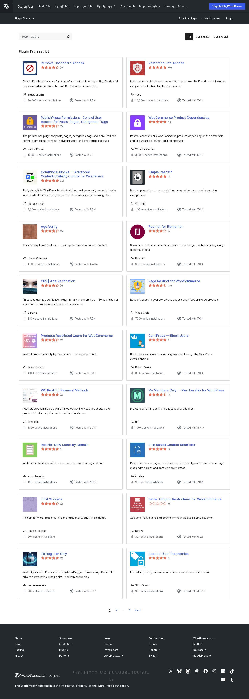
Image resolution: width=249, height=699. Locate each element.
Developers (111, 649)
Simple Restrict (160, 172)
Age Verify (49, 227)
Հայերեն (54, 676)
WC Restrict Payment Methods (65, 390)
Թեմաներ (65, 644)
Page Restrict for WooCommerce (174, 281)
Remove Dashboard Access (62, 63)
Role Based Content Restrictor (172, 445)
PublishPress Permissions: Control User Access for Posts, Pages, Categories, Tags (74, 120)
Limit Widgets (51, 499)
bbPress (200, 649)
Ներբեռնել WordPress (227, 6)
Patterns (64, 655)
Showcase (65, 638)
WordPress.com (204, 638)
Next (138, 610)
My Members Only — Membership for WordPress (186, 390)
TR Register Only (54, 554)
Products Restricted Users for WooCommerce (77, 336)
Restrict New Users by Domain (64, 445)
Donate (155, 649)
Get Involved (156, 638)
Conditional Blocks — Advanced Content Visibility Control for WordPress (72, 174)
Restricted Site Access (166, 63)
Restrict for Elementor (165, 227)
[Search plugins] (68, 36)
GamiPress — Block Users (168, 336)
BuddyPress (202, 655)
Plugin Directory (24, 18)
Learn (107, 638)
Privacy (19, 655)
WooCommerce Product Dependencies (178, 117)
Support (109, 644)
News (18, 644)
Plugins (63, 649)
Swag (154, 655)
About (18, 638)
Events (153, 644)
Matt (197, 644)
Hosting (19, 649)
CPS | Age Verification (58, 281)
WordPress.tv (113, 655)
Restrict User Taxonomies (168, 554)
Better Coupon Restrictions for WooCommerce (184, 499)
